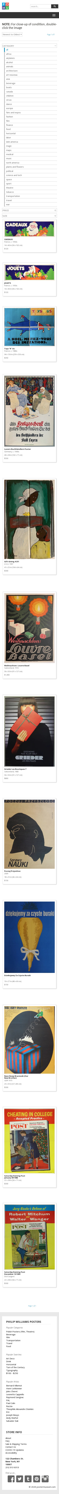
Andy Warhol (12, 1417)
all (7, 49)
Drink (8, 1361)
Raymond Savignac (15, 1397)
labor (8, 137)
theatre (9, 187)
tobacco (10, 192)
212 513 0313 (12, 1467)
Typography (12, 1370)
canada (9, 91)
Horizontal (11, 1364)
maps (8, 150)
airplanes (10, 58)
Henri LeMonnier (14, 1388)
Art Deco (10, 1358)
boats (9, 87)
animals (9, 66)
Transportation (13, 1340)
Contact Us (10, 1446)
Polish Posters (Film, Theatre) (20, 1331)
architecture (12, 70)
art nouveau (11, 74)
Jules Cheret (12, 1391)
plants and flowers (15, 166)
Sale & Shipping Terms (16, 1444)
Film (8, 1337)
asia (8, 79)
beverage (10, 83)
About (8, 1438)
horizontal (11, 133)
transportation (13, 196)
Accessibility (11, 1452)
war (8, 204)
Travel (9, 1343)
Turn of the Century (15, 1367)
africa (8, 54)
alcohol (9, 62)
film (8, 120)
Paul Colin (10, 1403)
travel (9, 200)
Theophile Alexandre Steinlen (19, 1409)
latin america (12, 141)
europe (9, 108)
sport (8, 183)
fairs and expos (13, 112)
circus (9, 99)
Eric (8, 1412)
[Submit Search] (54, 6)
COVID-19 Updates (14, 1450)
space (9, 179)
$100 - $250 (12, 1373)
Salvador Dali (12, 1420)
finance (9, 125)
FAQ (7, 1441)
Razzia (9, 1406)
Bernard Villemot (14, 1385)
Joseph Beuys (12, 1415)
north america (12, 162)
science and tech (14, 175)
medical (9, 154)
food (8, 129)
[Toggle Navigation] (54, 15)
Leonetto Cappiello (15, 1394)
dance (9, 104)
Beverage (11, 1334)
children (9, 95)
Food (8, 1346)
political (9, 171)
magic (9, 145)
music (9, 158)
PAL (8, 1400)
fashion (9, 116)
